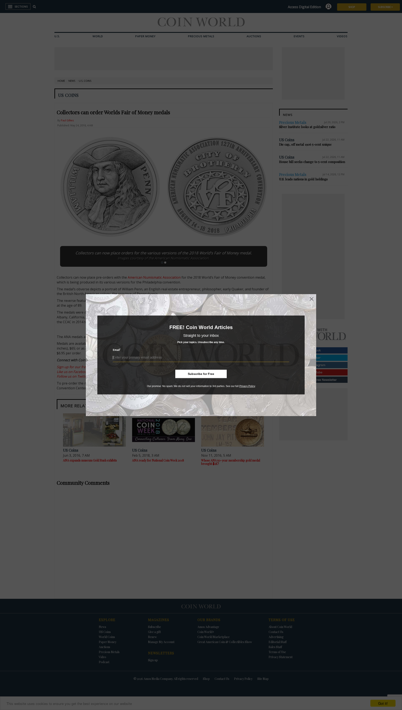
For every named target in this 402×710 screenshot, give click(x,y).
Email (116, 350)
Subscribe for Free (201, 374)
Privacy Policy (247, 386)
